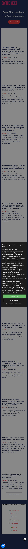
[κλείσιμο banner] (24, 539)
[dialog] (14, 274)
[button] (14, 304)
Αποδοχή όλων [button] (14, 296)
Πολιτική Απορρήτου (12, 292)
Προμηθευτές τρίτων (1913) (9, 269)
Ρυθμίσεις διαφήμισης (18, 287)
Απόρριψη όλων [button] (14, 300)
